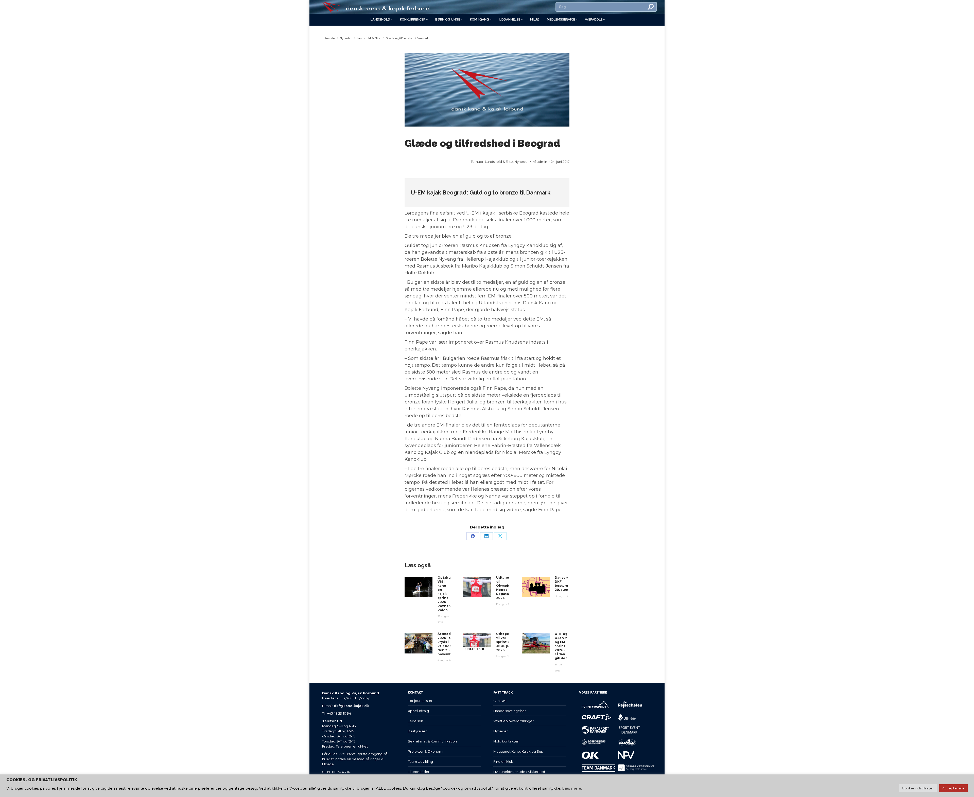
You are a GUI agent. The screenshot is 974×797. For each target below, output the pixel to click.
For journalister (420, 701)
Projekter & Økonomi (425, 751)
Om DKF (500, 701)
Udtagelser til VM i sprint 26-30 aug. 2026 (506, 642)
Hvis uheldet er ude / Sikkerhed (519, 772)
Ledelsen (415, 721)
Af (540, 162)
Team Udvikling (420, 761)
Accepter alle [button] (953, 788)
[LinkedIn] (486, 536)
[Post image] (418, 587)
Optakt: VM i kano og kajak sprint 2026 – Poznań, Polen (444, 594)
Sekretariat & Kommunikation (432, 741)
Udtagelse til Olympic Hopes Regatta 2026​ (505, 588)
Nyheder (521, 162)
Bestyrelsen (417, 731)
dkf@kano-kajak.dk (351, 706)
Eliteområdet (418, 772)
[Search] (651, 7)
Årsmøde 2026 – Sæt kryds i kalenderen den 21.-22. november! (448, 644)
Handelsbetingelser (509, 711)
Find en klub (503, 761)
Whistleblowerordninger (513, 721)
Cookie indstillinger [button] (918, 788)
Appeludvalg (418, 711)
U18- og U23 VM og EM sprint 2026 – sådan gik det (561, 646)
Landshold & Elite (499, 162)
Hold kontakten (506, 741)
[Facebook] (472, 536)
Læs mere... (572, 788)
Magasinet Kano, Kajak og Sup (518, 751)
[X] (500, 536)
